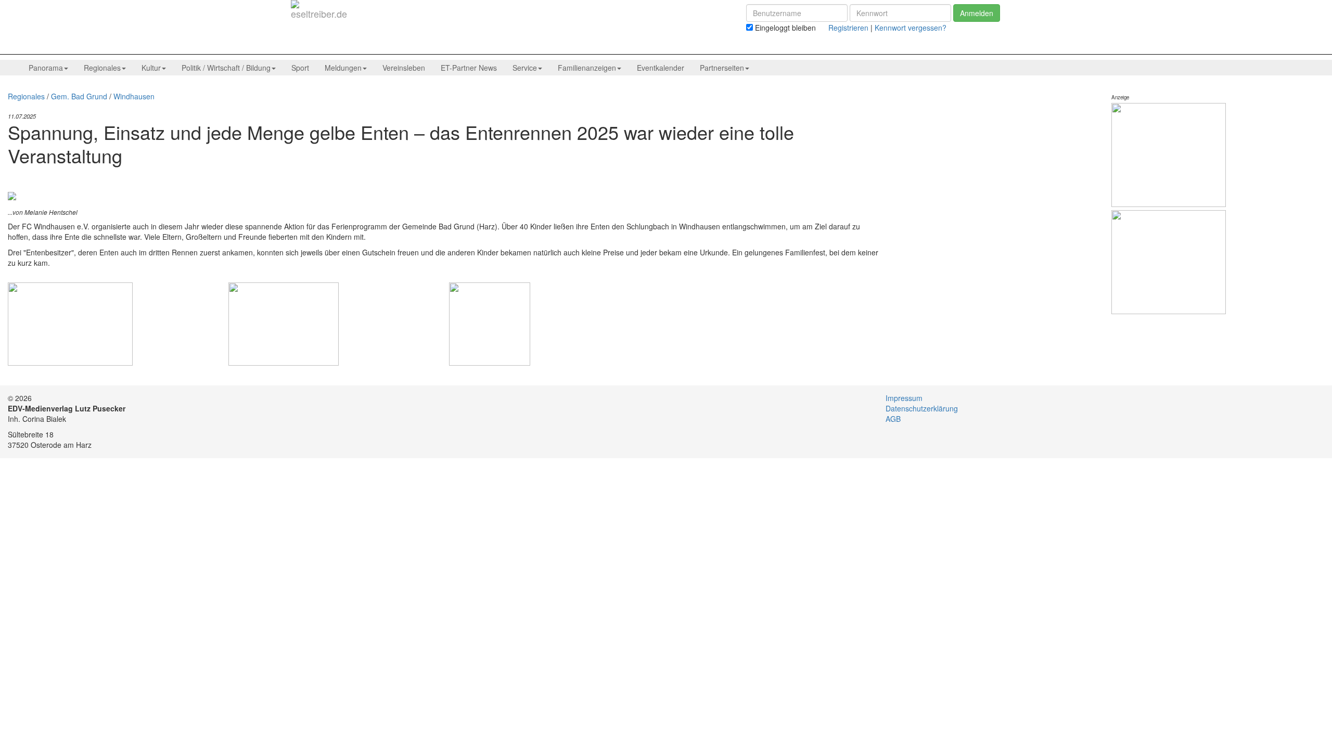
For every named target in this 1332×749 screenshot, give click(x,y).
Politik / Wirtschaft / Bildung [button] (226, 67)
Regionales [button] (102, 67)
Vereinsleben (403, 67)
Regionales (26, 96)
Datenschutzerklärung (922, 408)
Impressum (904, 398)
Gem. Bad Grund (79, 96)
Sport (300, 67)
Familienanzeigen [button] (587, 67)
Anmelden (976, 13)
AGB (893, 419)
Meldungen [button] (343, 67)
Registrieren (848, 27)
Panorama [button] (46, 67)
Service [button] (525, 67)
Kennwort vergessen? (910, 27)
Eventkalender (660, 67)
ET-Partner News (469, 67)
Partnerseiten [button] (722, 67)
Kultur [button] (151, 67)
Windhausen (134, 96)
